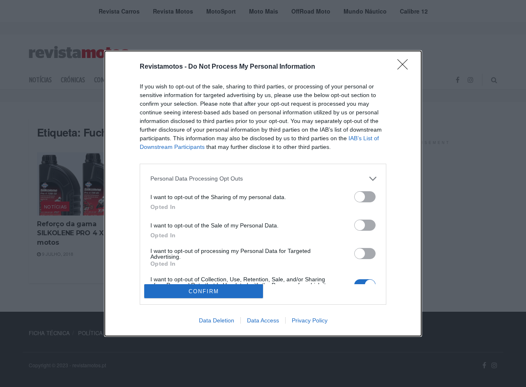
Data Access (263, 320)
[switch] (365, 196)
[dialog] (263, 193)
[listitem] (263, 178)
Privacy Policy (310, 320)
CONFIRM (204, 291)
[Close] (405, 67)
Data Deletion (216, 320)
